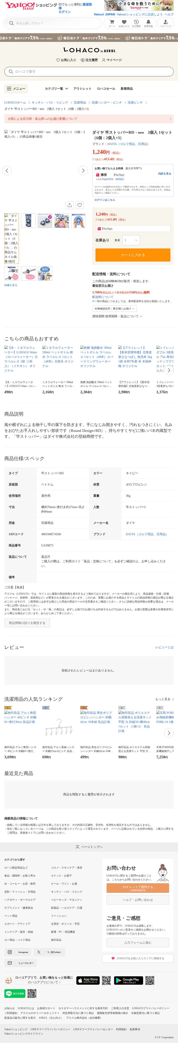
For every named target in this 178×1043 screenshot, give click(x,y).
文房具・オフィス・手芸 (65, 924)
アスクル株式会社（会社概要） (84, 1017)
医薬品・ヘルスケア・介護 (66, 907)
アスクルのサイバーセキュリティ (39, 1013)
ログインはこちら (104, 199)
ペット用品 (10, 916)
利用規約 (121, 1029)
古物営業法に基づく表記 (145, 1013)
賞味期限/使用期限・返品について (115, 316)
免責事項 (135, 1029)
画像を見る (10, 285)
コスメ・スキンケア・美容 (66, 867)
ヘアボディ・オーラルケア (20, 899)
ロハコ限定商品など (16, 867)
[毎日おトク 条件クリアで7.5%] (89, 37)
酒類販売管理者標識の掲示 (112, 1013)
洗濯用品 (80, 102)
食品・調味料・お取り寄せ (20, 875)
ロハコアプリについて (43, 982)
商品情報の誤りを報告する (27, 623)
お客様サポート (46, 1008)
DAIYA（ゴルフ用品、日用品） (128, 144)
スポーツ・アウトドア (17, 924)
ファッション (59, 916)
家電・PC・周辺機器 (63, 932)
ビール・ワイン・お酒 (64, 883)
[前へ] (7, 170)
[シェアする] (70, 205)
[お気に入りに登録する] (80, 205)
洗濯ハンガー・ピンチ (107, 102)
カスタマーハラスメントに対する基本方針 (83, 1008)
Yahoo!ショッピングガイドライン (23, 1033)
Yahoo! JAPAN (104, 14)
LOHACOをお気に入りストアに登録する (140, 958)
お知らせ (9, 1008)
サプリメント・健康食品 (18, 907)
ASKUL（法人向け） (51, 1017)
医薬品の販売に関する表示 (20, 1017)
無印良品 (56, 940)
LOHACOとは (26, 1008)
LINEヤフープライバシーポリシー (50, 1029)
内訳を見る (164, 173)
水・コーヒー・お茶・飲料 (20, 883)
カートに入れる (133, 255)
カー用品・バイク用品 (17, 940)
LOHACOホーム (15, 102)
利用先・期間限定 (115, 179)
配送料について (103, 297)
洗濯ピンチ (135, 102)
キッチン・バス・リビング (50, 102)
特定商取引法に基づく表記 (78, 1013)
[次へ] (83, 170)
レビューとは (164, 647)
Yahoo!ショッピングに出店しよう (140, 14)
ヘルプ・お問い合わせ (138, 900)
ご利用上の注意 (120, 1008)
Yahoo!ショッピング (16, 1029)
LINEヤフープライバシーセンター (93, 1029)
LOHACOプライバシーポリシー (150, 1008)
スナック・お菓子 (61, 875)
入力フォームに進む (138, 942)
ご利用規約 (10, 1013)
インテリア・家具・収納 (18, 932)
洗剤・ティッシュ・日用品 (20, 891)
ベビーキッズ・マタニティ (66, 899)
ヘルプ (169, 14)
